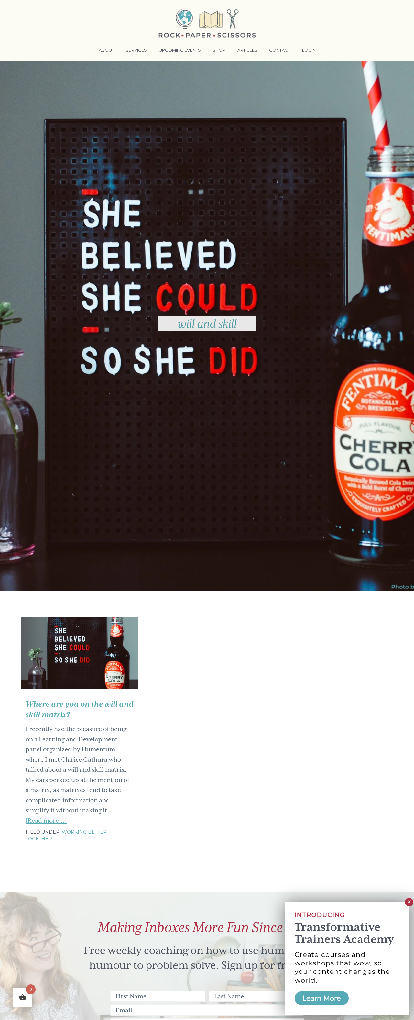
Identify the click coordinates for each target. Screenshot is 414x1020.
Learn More (321, 998)
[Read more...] (46, 821)
